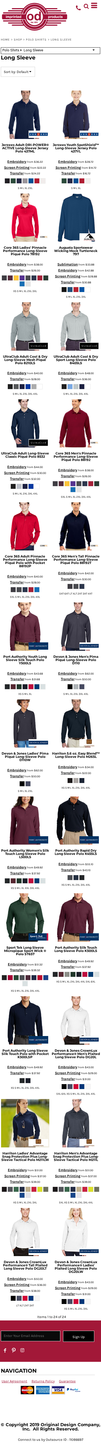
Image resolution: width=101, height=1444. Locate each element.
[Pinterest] (14, 1350)
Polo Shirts (36, 39)
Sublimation (67, 264)
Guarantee (67, 1381)
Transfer (17, 173)
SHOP (18, 39)
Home (5, 39)
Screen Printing (17, 167)
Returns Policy (43, 1381)
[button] (86, 5)
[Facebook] (5, 1350)
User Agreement (14, 1381)
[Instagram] (22, 1350)
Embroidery (16, 162)
